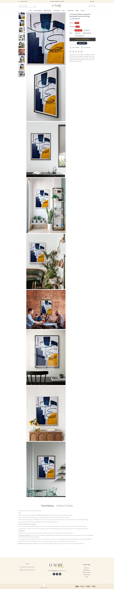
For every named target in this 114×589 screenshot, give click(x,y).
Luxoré (27, 563)
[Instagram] (57, 574)
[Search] (35, 6)
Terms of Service (87, 572)
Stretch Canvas (78, 30)
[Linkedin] (76, 52)
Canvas (76, 23)
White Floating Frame (87, 33)
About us (87, 568)
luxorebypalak (54, 570)
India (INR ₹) (92, 1)
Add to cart (82, 43)
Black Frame (77, 33)
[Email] (81, 52)
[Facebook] (70, 52)
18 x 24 (77, 26)
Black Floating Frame (79, 35)
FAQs (87, 577)
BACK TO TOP (44, 587)
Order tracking (24, 1)
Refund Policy (87, 570)
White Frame (86, 30)
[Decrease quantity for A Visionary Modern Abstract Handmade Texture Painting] (70, 43)
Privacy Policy (87, 574)
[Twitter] (73, 52)
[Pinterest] (79, 52)
